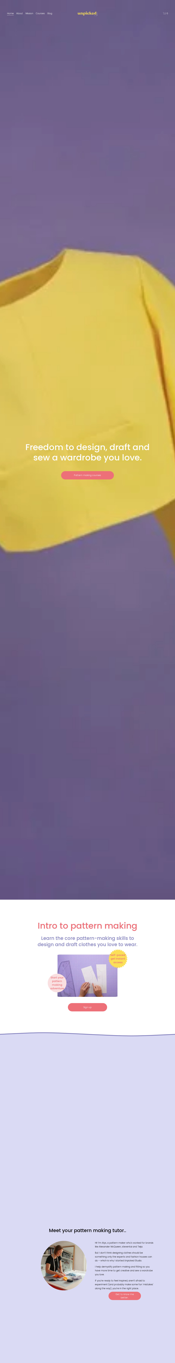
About (19, 13)
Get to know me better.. (125, 1296)
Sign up (87, 1007)
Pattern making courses (87, 475)
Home (10, 13)
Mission (29, 13)
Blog (49, 13)
